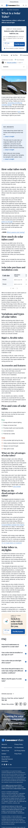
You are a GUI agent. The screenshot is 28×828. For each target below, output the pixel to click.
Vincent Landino (11, 62)
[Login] (26, 5)
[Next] (17, 288)
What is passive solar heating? (16, 232)
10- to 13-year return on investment (12, 543)
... (5, 9)
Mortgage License (7, 747)
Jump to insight (9, 136)
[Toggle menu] (2, 5)
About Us (4, 744)
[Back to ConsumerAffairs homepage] (2, 10)
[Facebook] (20, 703)
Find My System (19, 44)
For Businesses (18, 747)
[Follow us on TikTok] (6, 764)
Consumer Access (11, 785)
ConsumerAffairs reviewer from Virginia (13, 525)
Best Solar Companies (13, 9)
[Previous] (11, 288)
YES (3, 700)
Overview (5, 55)
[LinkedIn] (24, 703)
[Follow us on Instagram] (4, 764)
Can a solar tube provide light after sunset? (11, 661)
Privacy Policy (18, 744)
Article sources (7, 693)
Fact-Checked (20, 60)
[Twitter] (16, 703)
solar (19, 111)
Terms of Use (5, 750)
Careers (4, 754)
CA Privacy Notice (19, 750)
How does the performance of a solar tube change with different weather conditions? (12, 671)
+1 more (19, 62)
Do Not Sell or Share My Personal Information (7, 759)
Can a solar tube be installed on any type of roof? (12, 653)
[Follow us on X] (8, 764)
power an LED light (7, 221)
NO (6, 700)
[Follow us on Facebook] (2, 764)
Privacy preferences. (14, 1)
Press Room (18, 754)
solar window (17, 486)
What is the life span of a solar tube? (12, 680)
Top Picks (15, 55)
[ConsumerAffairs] (13, 5)
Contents (5, 66)
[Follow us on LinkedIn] (11, 764)
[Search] (23, 5)
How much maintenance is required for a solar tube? (10, 645)
